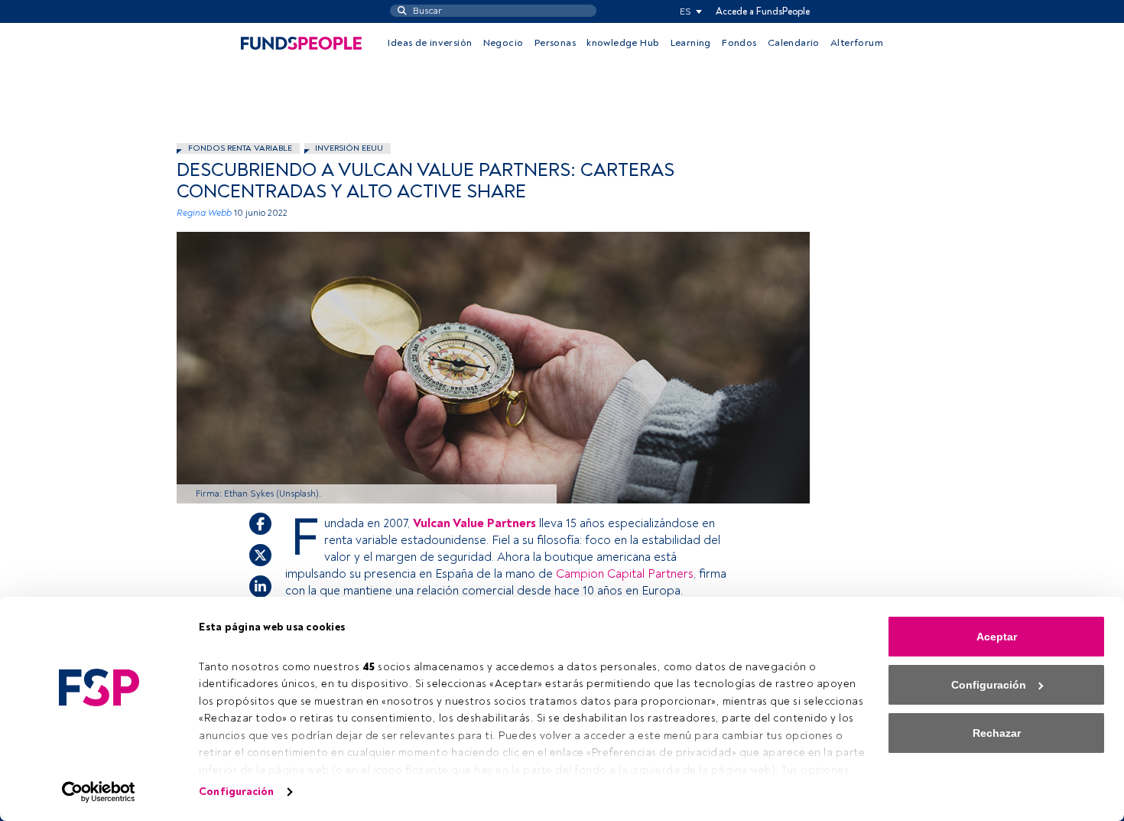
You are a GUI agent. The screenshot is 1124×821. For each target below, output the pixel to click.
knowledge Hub (622, 43)
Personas (555, 43)
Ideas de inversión (430, 43)
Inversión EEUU (349, 148)
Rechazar (997, 733)
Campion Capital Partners (625, 574)
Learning (691, 43)
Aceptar (996, 636)
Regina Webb (204, 213)
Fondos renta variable (240, 148)
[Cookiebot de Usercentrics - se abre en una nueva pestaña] (99, 792)
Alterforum (856, 43)
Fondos (739, 43)
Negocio (503, 43)
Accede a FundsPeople (763, 11)
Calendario (794, 43)
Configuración (236, 791)
